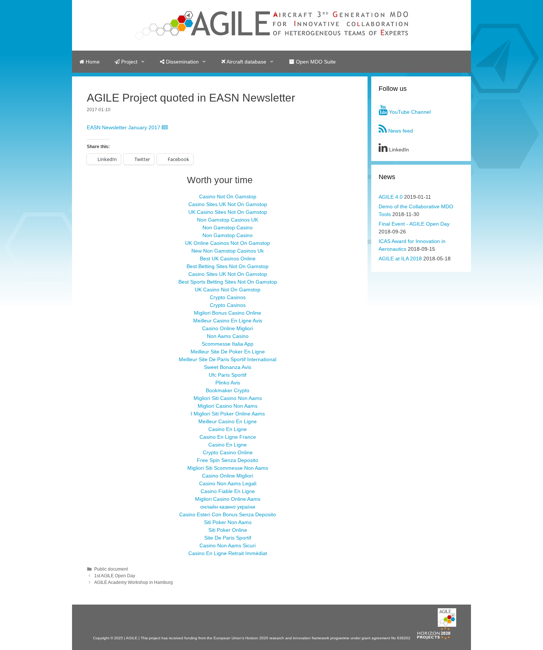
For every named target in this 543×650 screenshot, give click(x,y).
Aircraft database (245, 62)
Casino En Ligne (227, 429)
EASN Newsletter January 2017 (124, 127)
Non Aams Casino (228, 336)
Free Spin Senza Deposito (227, 460)
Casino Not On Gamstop (227, 196)
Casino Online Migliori (227, 328)
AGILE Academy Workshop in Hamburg (133, 582)
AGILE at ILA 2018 (400, 258)
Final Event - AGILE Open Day (414, 224)
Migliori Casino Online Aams (227, 499)
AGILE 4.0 (391, 197)
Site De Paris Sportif (227, 538)
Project (128, 62)
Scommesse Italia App (227, 344)
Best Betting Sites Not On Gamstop (228, 266)
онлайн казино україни (227, 507)
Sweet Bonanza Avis (227, 367)
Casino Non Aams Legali (227, 483)
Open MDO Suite (315, 62)
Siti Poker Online (227, 530)
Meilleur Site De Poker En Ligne (228, 352)
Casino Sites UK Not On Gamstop (227, 204)
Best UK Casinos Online (228, 258)
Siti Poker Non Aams (228, 522)
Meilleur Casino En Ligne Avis (227, 321)
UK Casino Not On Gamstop (227, 289)
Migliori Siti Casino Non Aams (228, 398)
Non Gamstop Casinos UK (227, 220)
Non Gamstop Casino (227, 227)
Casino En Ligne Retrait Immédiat (227, 553)
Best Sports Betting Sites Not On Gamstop (227, 282)
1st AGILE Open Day (114, 575)
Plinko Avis (227, 383)
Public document (111, 569)
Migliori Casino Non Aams (227, 406)
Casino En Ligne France (227, 437)
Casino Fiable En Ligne (228, 491)
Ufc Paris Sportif (227, 375)
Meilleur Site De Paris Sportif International (227, 359)
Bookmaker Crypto (227, 390)
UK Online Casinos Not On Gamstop (227, 243)
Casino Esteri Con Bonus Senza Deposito (227, 514)
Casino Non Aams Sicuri (227, 545)
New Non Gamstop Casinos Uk (227, 251)
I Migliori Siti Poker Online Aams (228, 414)
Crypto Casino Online (228, 452)
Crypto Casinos (228, 297)
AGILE (132, 638)
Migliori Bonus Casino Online (227, 313)
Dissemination (181, 62)
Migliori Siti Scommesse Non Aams (227, 468)
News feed (400, 131)
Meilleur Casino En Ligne (227, 421)
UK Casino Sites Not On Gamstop (227, 212)
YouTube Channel (409, 112)
